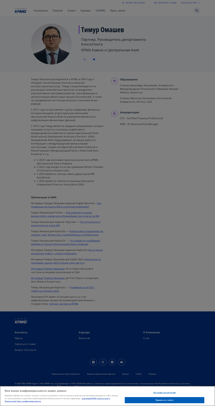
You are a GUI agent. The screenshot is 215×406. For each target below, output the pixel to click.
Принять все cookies (164, 400)
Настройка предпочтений (164, 393)
